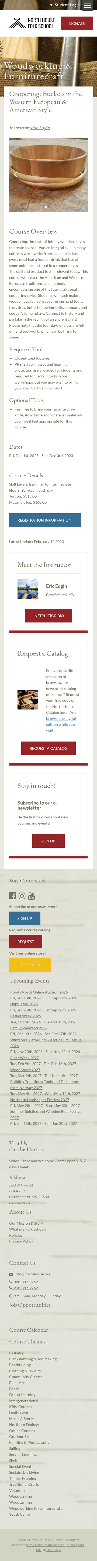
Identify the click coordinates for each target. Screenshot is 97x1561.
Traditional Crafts (24, 1484)
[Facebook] (12, 895)
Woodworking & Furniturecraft (35, 1508)
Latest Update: (36, 541)
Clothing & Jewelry (25, 1371)
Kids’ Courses (20, 1406)
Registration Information (45, 520)
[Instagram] (22, 895)
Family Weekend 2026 (28, 1028)
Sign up (25, 918)
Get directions (19, 1203)
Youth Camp (19, 1514)
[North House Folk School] (32, 23)
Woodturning (20, 1502)
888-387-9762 (25, 1282)
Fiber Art (17, 1382)
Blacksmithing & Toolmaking (33, 1359)
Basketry (16, 1353)
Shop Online (30, 965)
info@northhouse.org (31, 1274)
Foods (14, 1388)
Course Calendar (28, 1329)
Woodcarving (20, 1496)
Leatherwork (19, 1412)
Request (26, 941)
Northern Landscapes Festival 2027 (39, 1099)
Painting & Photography (29, 1442)
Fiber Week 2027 (24, 1057)
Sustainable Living (24, 1472)
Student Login (67, 5)
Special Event (20, 1466)
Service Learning (23, 1454)
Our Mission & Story (26, 1223)
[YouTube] (31, 895)
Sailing (14, 1448)
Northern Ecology (24, 1424)
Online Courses (22, 1430)
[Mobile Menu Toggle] (87, 5)
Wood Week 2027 (25, 1069)
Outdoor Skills (21, 1436)
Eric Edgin (40, 127)
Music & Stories (22, 1418)
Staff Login (53, 1550)
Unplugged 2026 (24, 1004)
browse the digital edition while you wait (61, 724)
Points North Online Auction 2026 (39, 992)
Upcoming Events (29, 980)
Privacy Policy (21, 1241)
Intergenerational (23, 1400)
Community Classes (25, 1376)
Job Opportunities (30, 1304)
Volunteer (17, 1490)
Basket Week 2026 (25, 1016)
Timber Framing (22, 1478)
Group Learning (22, 1394)
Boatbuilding (20, 1364)
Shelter (15, 1460)
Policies (15, 1235)
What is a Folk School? (27, 1229)
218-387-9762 (25, 1288)
